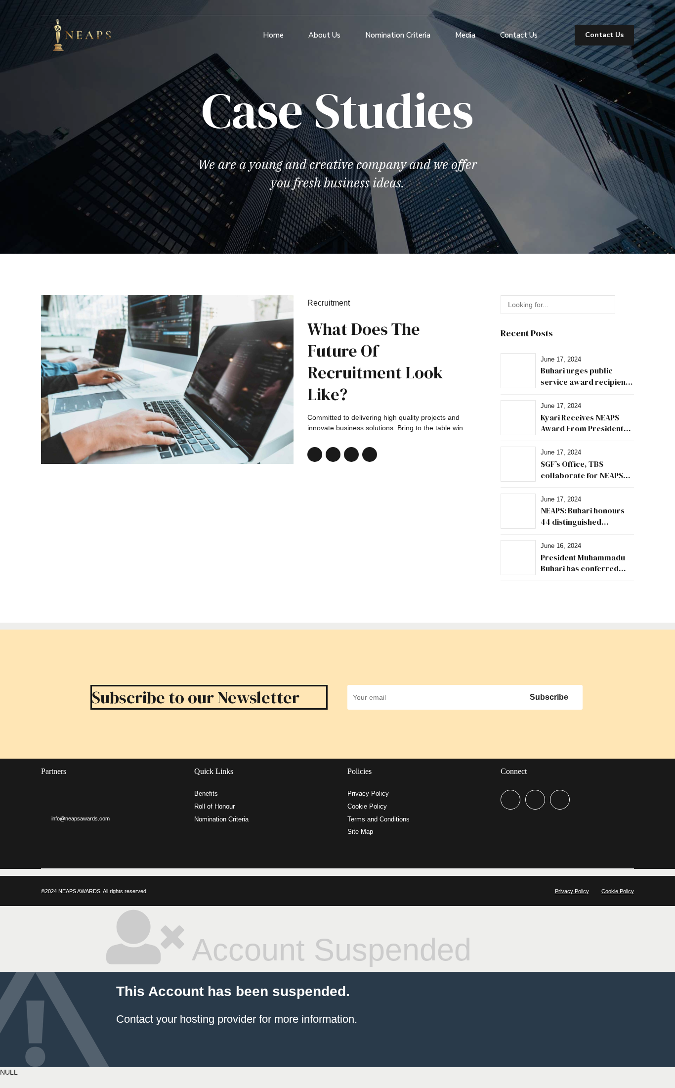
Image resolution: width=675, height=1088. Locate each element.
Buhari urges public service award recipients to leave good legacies (587, 381)
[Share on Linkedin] (351, 454)
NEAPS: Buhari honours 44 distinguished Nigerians (583, 521)
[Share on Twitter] (333, 454)
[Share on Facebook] (314, 454)
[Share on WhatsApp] (369, 454)
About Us (324, 35)
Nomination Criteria (397, 35)
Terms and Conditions (378, 819)
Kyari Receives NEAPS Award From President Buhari (582, 428)
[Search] (558, 35)
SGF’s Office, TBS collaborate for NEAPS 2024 (582, 475)
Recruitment (328, 303)
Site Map (360, 831)
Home (273, 35)
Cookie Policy (367, 806)
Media (465, 35)
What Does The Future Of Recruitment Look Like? (375, 361)
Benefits (206, 793)
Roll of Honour (214, 806)
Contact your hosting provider (186, 1019)
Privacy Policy (368, 793)
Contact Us (519, 35)
